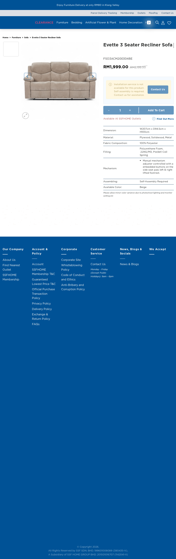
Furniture (62, 22)
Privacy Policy (41, 303)
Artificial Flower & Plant (100, 22)
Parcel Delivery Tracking (104, 12)
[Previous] (27, 76)
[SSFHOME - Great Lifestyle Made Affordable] (17, 22)
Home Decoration (130, 22)
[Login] (162, 22)
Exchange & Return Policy (41, 316)
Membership (127, 12)
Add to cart (156, 110)
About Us (9, 260)
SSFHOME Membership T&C (43, 272)
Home (5, 37)
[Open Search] (157, 22)
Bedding (76, 22)
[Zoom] (25, 115)
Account (37, 264)
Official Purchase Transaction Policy (43, 293)
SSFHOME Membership (11, 277)
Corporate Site (71, 260)
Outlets (141, 12)
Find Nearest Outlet (11, 267)
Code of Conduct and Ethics (73, 277)
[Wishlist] (169, 22)
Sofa (26, 37)
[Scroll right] (149, 22)
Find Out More (165, 118)
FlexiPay (153, 12)
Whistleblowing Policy (71, 267)
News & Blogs (129, 264)
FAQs (36, 324)
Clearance (44, 22)
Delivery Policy (42, 309)
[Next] (92, 76)
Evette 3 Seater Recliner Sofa (46, 37)
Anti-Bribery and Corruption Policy (73, 287)
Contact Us (167, 12)
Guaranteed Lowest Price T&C (44, 282)
